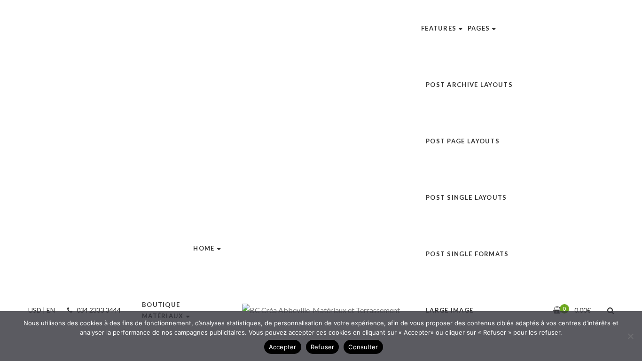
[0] (557, 310)
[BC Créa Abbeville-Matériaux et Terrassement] (321, 310)
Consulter (363, 347)
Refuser (323, 347)
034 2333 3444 (98, 310)
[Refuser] (630, 336)
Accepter (283, 347)
